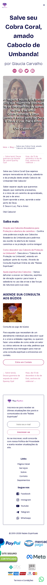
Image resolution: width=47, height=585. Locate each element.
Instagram (26, 500)
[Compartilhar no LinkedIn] (21, 71)
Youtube (25, 506)
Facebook (25, 494)
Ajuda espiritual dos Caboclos (17, 272)
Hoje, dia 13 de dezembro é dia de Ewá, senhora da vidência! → (34, 159)
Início (5, 147)
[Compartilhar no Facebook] (33, 71)
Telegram (25, 512)
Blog (12, 147)
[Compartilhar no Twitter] (27, 71)
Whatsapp (26, 518)
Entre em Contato (23, 362)
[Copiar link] (15, 71)
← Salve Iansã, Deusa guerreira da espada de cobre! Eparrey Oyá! (12, 159)
